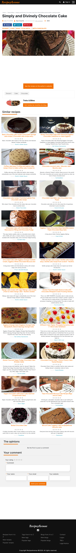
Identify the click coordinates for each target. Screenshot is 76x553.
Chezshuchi (59, 435)
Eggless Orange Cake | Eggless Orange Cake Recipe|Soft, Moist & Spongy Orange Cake (19, 326)
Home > (5, 12)
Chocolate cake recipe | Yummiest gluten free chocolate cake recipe (19, 199)
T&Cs (61, 540)
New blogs (44, 537)
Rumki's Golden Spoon (21, 144)
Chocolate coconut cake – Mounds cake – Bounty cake (57, 167)
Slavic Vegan (21, 403)
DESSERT (5, 28)
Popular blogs (46, 540)
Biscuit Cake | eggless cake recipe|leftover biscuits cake (57, 426)
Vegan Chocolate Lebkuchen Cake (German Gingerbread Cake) (19, 394)
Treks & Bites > (11, 12)
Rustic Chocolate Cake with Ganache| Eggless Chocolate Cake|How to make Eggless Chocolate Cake (57, 136)
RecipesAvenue (10, 2)
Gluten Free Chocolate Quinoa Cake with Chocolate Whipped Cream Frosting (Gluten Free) (57, 291)
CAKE (12, 28)
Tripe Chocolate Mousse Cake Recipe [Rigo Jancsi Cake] (57, 394)
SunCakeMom (59, 178)
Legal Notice (64, 543)
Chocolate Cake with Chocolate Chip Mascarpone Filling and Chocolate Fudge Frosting (19, 229)
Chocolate (24, 93)
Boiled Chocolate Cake (19, 425)
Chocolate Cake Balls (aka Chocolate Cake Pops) (57, 199)
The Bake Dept (21, 239)
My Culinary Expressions (59, 146)
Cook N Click (59, 236)
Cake (16, 93)
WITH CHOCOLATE (39, 28)
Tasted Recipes (59, 370)
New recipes (7, 540)
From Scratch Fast (59, 305)
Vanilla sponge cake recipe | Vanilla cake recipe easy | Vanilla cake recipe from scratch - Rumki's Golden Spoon (57, 261)
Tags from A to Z (28, 534)
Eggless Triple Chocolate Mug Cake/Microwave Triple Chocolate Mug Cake (57, 229)
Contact (62, 534)
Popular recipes (8, 543)
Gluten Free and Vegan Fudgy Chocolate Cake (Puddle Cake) (19, 361)
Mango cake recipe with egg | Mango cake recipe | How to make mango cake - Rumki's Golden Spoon (19, 291)
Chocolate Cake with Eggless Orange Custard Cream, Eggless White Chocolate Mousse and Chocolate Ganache (19, 261)
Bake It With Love (59, 340)
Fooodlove (21, 435)
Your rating (9, 460)
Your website (53, 474)
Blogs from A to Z (47, 534)
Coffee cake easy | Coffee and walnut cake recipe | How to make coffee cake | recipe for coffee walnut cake (19, 168)
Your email (32, 474)
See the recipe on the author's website (38, 86)
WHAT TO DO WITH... (23, 28)
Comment (10, 463)
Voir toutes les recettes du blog (35, 105)
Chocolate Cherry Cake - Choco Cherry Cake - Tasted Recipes (57, 361)
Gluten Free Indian (21, 208)
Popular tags (26, 540)
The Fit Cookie (21, 373)
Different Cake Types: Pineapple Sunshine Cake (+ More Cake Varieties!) (57, 326)
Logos (62, 537)
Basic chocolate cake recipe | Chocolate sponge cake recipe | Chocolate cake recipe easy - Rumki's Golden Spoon (19, 136)
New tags (25, 537)
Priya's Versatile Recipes (21, 269)
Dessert (8, 93)
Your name (11, 474)
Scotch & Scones (59, 208)
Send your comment (38, 484)
